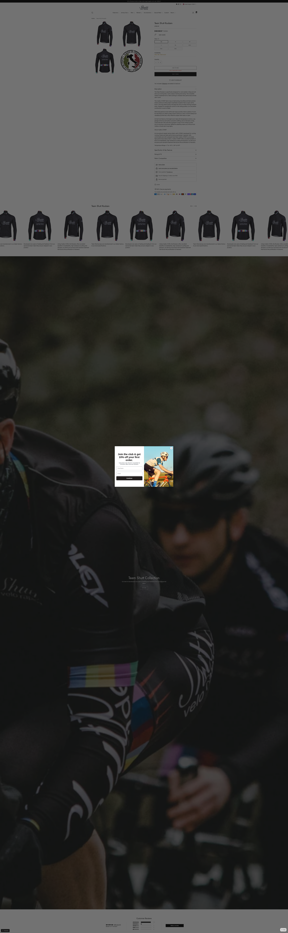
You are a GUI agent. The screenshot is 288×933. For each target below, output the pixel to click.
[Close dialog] (171, 448)
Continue (129, 478)
